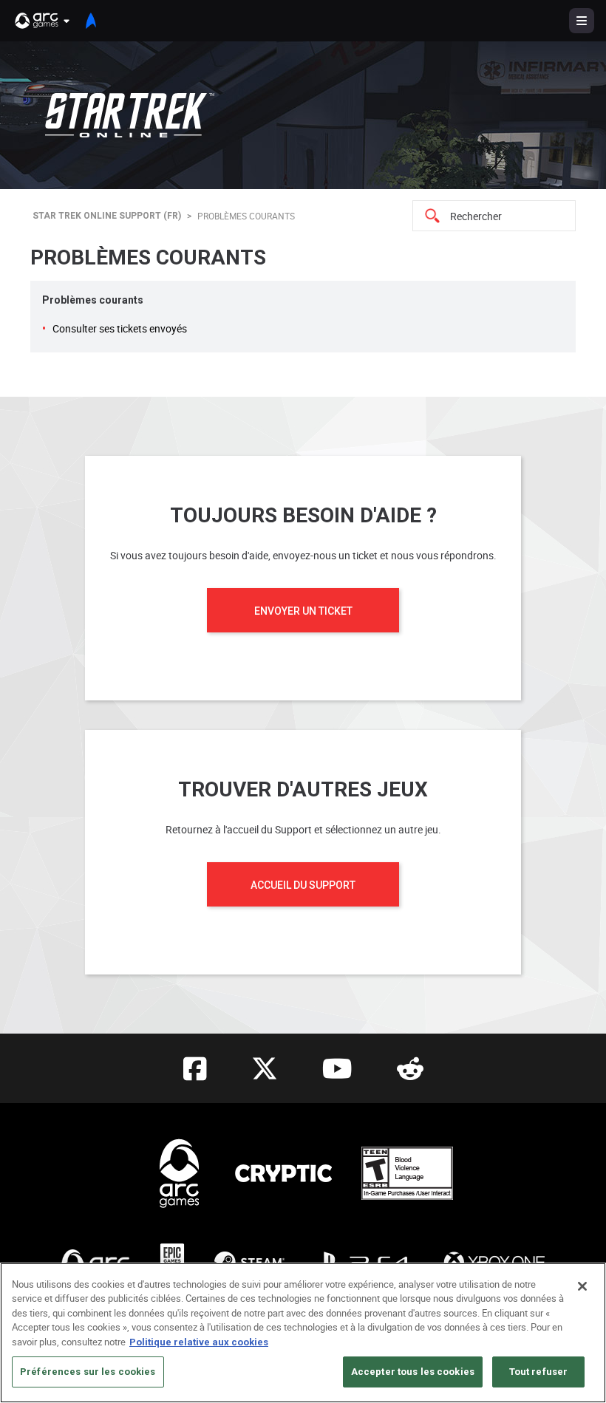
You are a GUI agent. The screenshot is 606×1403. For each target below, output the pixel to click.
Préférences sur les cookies (88, 1371)
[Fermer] (582, 1286)
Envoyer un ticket (303, 611)
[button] (43, 21)
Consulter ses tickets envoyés (119, 328)
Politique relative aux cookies (198, 1342)
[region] (303, 1333)
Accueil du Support (303, 885)
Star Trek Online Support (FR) (107, 216)
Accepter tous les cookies (412, 1371)
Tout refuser (538, 1371)
